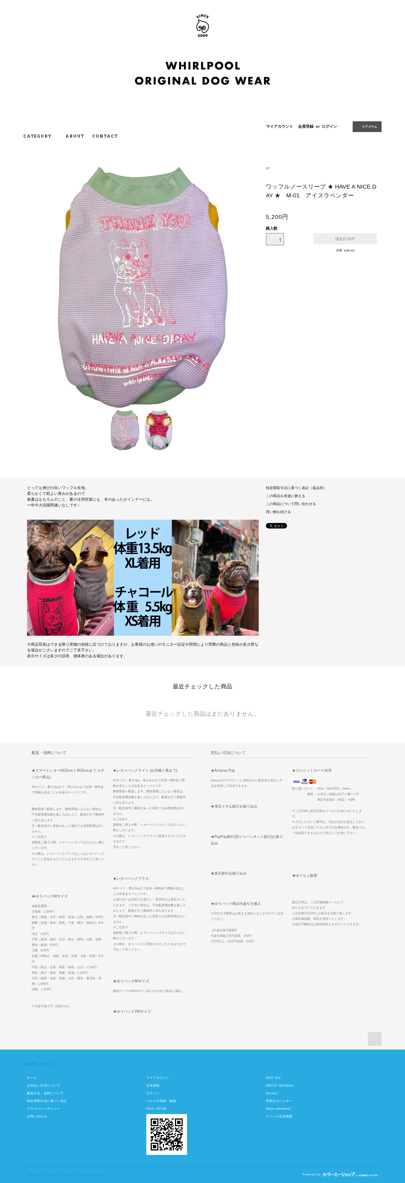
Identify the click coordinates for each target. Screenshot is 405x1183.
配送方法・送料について (45, 1093)
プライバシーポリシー (43, 1108)
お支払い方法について (43, 1085)
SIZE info (273, 1077)
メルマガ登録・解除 (161, 1100)
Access (272, 1093)
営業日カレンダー (279, 1100)
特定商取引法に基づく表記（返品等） (296, 488)
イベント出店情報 (279, 1116)
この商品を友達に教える (285, 496)
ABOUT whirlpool (279, 1085)
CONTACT (105, 136)
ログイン (329, 126)
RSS (149, 1108)
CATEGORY (38, 136)
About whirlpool (278, 1108)
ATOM (161, 1108)
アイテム (370, 126)
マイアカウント (279, 126)
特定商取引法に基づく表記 (47, 1100)
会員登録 (306, 126)
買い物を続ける (278, 512)
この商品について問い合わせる (291, 504)
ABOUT (75, 136)
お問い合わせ (37, 1116)
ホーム (32, 1077)
